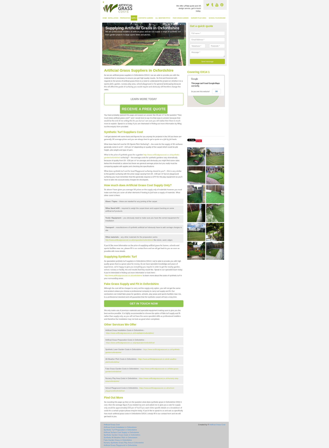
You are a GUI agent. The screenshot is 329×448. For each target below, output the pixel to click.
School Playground (217, 18)
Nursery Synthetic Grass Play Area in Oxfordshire (124, 443)
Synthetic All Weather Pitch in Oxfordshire (120, 437)
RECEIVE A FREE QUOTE (144, 109)
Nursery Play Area (198, 18)
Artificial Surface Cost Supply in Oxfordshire (121, 432)
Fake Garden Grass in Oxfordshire (118, 440)
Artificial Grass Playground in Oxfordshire (120, 445)
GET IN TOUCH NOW (144, 303)
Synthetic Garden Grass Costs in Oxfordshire (122, 435)
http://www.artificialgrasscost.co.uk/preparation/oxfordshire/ (129, 240)
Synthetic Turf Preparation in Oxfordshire (120, 430)
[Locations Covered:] (103, 2)
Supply (134, 18)
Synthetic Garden (145, 18)
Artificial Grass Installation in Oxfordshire (120, 427)
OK (216, 91)
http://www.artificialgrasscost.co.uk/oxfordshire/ (124, 275)
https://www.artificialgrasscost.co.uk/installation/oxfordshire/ (130, 333)
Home (105, 18)
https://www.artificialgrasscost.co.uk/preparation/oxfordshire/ (130, 343)
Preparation (125, 18)
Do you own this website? (200, 91)
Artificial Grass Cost (112, 425)
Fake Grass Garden (180, 18)
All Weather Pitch (162, 18)
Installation (113, 18)
